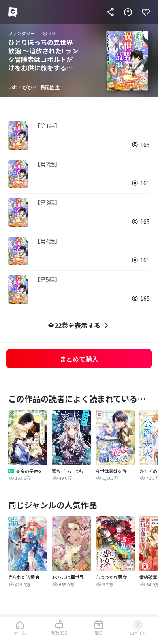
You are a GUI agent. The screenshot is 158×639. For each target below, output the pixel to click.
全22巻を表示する (74, 325)
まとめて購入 (79, 359)
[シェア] (110, 12)
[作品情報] (128, 12)
